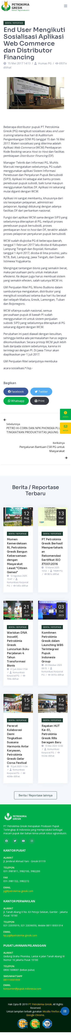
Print (41, 401)
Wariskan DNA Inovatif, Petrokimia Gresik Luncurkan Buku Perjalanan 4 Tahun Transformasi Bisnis (18, 649)
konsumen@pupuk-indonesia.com (22, 988)
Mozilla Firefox (51, 1011)
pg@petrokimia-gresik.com (18, 891)
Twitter (43, 391)
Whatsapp (17, 401)
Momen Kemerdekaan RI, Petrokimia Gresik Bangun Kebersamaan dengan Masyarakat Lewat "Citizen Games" (17, 556)
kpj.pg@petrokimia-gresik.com (20, 935)
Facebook (17, 391)
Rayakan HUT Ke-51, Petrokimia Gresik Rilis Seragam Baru (51, 734)
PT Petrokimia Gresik (40, 1004)
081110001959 (11, 979)
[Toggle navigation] (66, 6)
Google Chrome (35, 1015)
